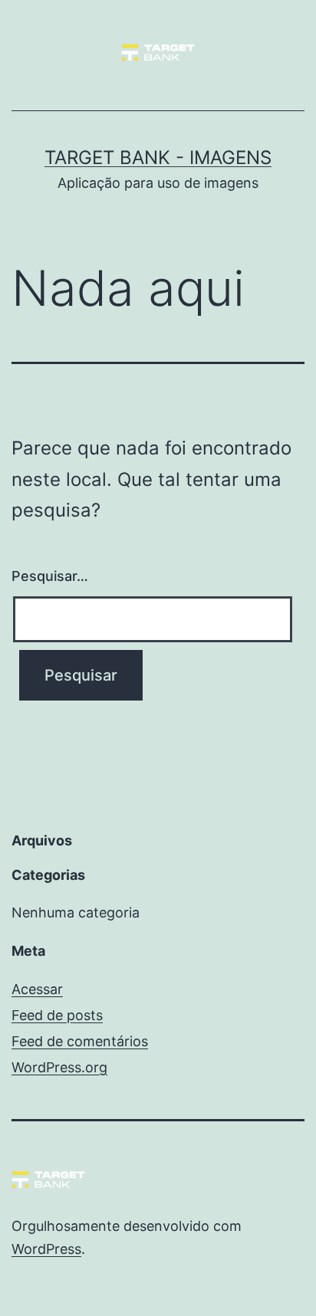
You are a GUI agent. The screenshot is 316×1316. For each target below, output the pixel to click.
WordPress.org (59, 1067)
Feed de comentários (80, 1041)
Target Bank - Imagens (158, 157)
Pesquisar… (50, 576)
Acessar (37, 989)
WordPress (46, 1249)
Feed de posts (57, 1015)
